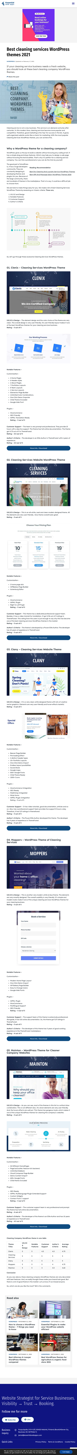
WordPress (11, 61)
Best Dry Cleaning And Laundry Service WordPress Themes (52, 172)
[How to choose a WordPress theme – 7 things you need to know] (22, 1310)
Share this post (13, 77)
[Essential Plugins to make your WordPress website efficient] (54, 1310)
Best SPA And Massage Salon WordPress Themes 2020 (50, 175)
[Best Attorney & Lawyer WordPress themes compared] (22, 1342)
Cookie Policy (70, 1442)
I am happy (66, 1452)
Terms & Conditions (55, 1442)
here (54, 1453)
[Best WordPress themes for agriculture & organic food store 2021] (54, 1342)
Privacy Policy (40, 1442)
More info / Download (38, 448)
